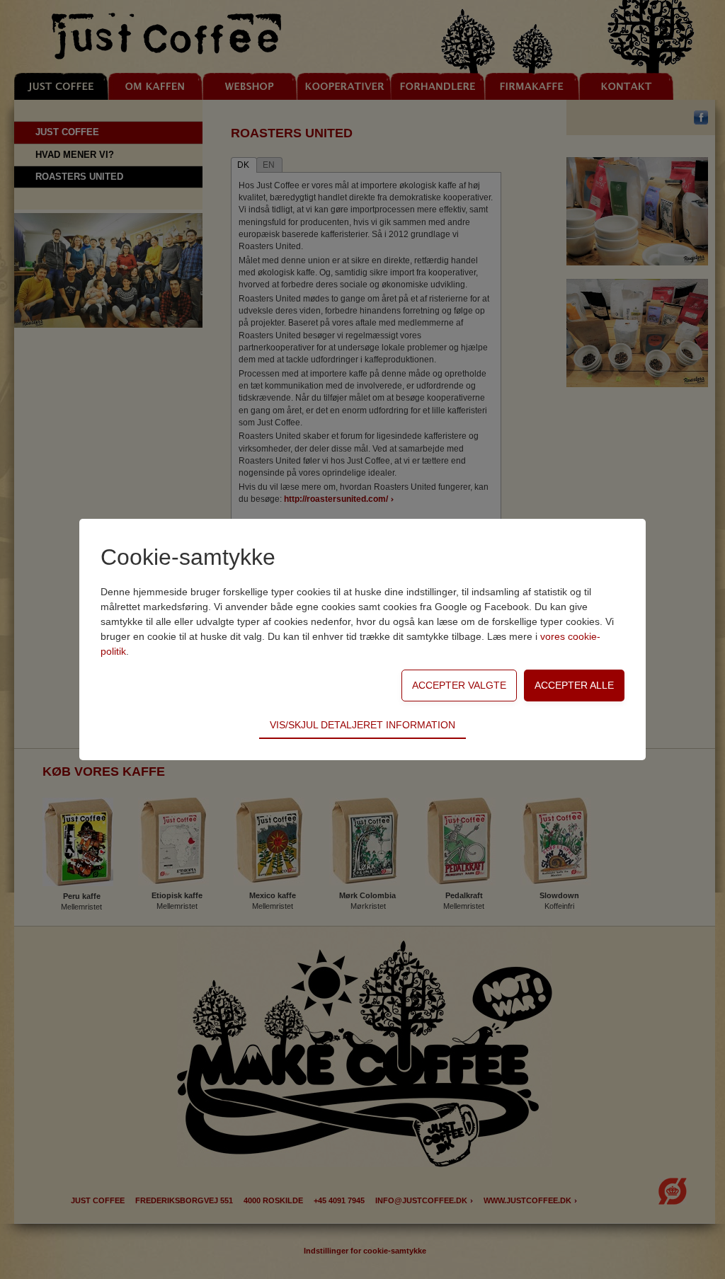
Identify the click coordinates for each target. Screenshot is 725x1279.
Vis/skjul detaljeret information (362, 724)
